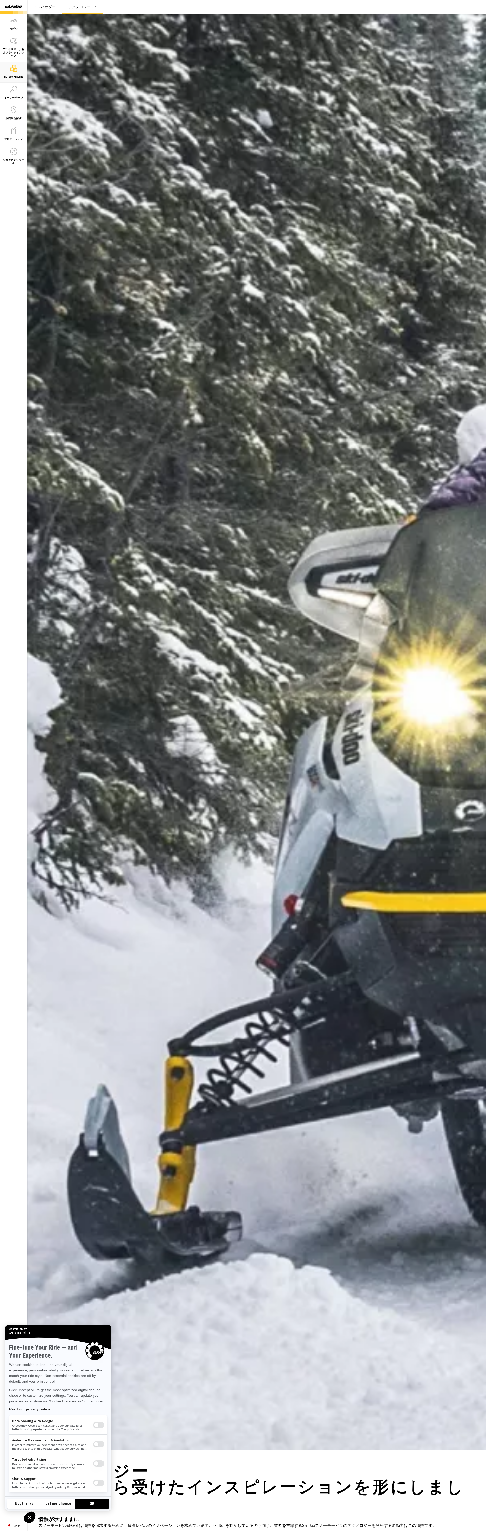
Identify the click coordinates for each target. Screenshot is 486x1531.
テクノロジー (79, 6)
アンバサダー (44, 6)
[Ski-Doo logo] (13, 7)
